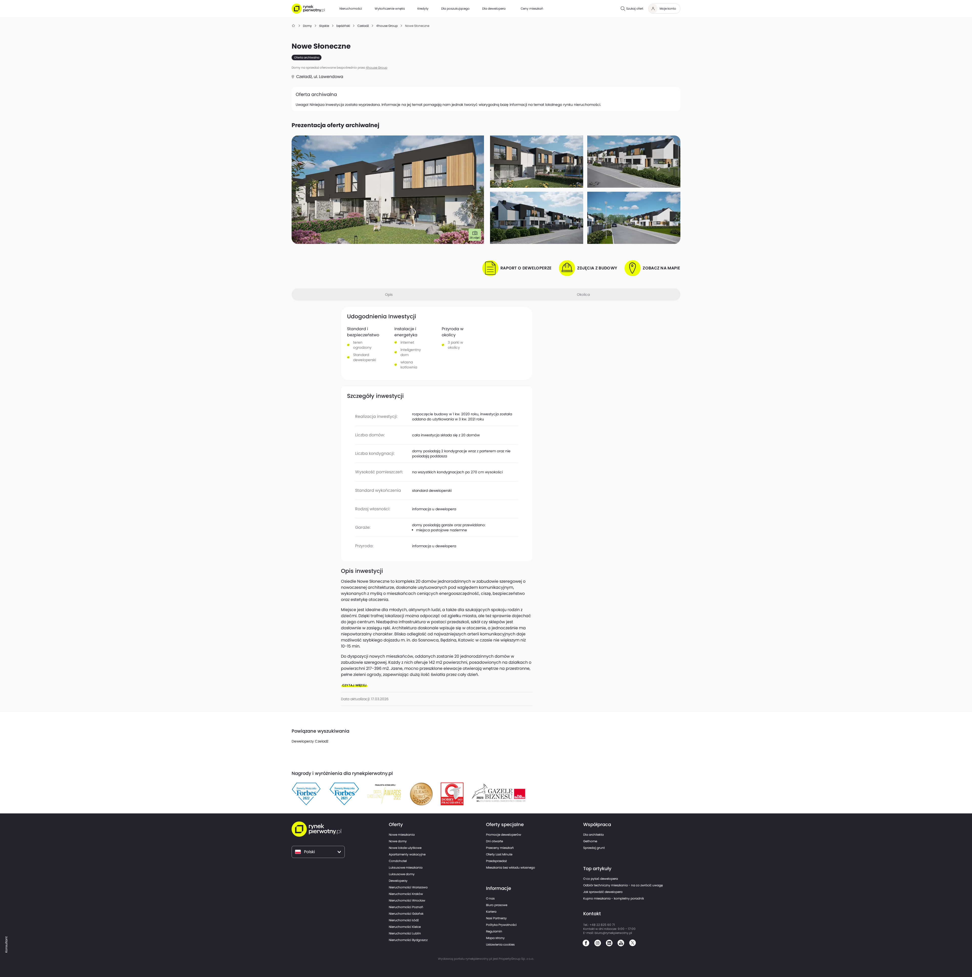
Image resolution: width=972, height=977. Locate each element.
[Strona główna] (294, 26)
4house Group (376, 67)
